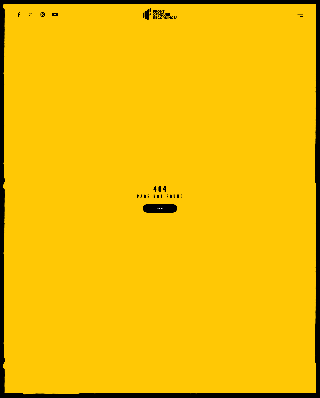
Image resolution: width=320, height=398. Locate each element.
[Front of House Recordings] (160, 14)
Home (160, 208)
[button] (300, 14)
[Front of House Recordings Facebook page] (19, 14)
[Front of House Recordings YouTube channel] (55, 14)
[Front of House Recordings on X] (30, 14)
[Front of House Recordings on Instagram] (42, 14)
